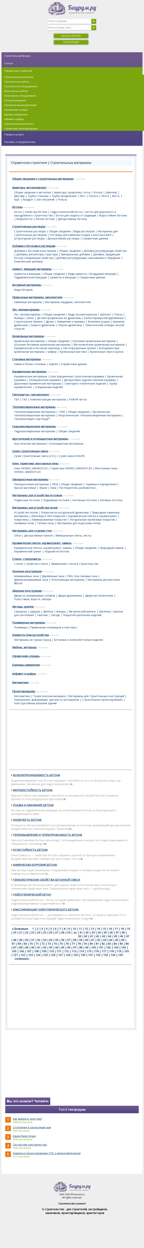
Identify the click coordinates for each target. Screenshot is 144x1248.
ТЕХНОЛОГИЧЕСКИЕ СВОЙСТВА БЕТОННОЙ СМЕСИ (46, 879)
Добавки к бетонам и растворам (33, 246)
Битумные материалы (26, 285)
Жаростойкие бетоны (113, 215)
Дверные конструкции (27, 590)
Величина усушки (99, 321)
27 (56, 932)
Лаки (53, 488)
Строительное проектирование (102, 699)
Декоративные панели (38, 535)
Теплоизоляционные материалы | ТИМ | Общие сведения (51, 412)
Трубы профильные (64, 196)
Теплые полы (45, 523)
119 (119, 951)
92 (44, 947)
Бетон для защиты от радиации (76, 215)
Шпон (30, 318)
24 (38, 932)
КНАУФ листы (78, 399)
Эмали (43, 488)
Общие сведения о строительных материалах (43, 178)
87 (14, 947)
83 (109, 943)
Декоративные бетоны (72, 219)
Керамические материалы (29, 371)
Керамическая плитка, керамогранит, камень (42, 543)
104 (123, 947)
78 (79, 943)
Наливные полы (24, 523)
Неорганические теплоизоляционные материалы (89, 415)
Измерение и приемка (71, 321)
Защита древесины (43, 325)
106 (21, 951)
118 (111, 951)
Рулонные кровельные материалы (94, 341)
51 (32, 940)
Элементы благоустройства (30, 635)
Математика (20, 682)
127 (60, 955)
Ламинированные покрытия (49, 519)
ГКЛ (24, 399)
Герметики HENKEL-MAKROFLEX (71, 468)
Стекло (18, 564)
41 (91, 936)
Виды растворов (84, 231)
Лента (105, 196)
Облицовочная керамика (45, 380)
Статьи (8, 63)
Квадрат (28, 199)
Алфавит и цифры (24, 673)
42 (97, 936)
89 (26, 947)
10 (74, 928)
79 (85, 943)
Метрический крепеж (82, 611)
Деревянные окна (53, 576)
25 (44, 932)
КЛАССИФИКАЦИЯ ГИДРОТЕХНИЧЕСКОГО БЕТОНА (46, 909)
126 (53, 955)
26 (50, 932)
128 (68, 955)
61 (92, 940)
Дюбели (48, 611)
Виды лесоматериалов (82, 314)
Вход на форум (71, 35)
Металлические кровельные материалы (99, 344)
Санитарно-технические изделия (85, 383)
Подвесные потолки (27, 500)
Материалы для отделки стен (32, 530)
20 (14, 932)
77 (73, 943)
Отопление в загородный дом (32, 1127)
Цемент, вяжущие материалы (32, 269)
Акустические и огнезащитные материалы (40, 438)
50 (26, 940)
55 (56, 940)
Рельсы (62, 199)
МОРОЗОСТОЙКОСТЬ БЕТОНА (32, 790)
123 (30, 955)
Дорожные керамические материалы (37, 383)
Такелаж (42, 615)
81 (97, 943)
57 (68, 940)
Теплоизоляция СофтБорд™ (32, 419)
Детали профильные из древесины (59, 318)
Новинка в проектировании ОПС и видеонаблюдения (47, 1153)
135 (120, 955)
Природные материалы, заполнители (37, 297)
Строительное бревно (28, 321)
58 (74, 940)
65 (116, 940)
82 (103, 943)
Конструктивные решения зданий (35, 703)
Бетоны (17, 207)
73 (49, 943)
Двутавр (19, 196)
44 (109, 936)
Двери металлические (99, 595)
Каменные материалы (28, 302)
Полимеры (20, 627)
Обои (17, 535)
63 (104, 940)
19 (128, 928)
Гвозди (55, 615)
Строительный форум (17, 55)
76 (67, 943)
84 (115, 943)
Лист (83, 196)
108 (36, 951)
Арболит (105, 314)
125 (45, 955)
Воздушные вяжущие (102, 274)
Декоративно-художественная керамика (90, 380)
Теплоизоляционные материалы (34, 407)
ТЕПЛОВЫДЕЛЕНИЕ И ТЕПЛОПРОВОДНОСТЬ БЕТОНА (47, 835)
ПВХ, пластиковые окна (82, 576)
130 (83, 955)
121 (15, 955)
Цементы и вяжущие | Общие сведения (39, 274)
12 (86, 928)
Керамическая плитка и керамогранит (92, 516)
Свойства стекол (37, 564)
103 (116, 947)
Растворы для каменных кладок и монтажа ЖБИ (80, 235)
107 (29, 951)
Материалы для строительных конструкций (96, 696)
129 (75, 955)
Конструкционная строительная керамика (77, 376)
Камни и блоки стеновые (30, 364)
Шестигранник (45, 199)
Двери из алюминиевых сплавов (34, 595)
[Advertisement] (71, 740)
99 (86, 947)
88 (20, 947)
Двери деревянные (70, 595)
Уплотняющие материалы (67, 579)
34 (99, 932)
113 (74, 951)
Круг (17, 199)
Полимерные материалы (28, 622)
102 (108, 947)
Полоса (93, 196)
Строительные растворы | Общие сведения (42, 231)
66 (122, 940)
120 (126, 951)
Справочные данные (95, 238)
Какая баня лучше (24, 1136)
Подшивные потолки (56, 500)
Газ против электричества (30, 1144)
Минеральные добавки (75, 254)
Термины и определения (100, 484)
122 (23, 955)
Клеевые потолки (111, 500)
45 (115, 936)
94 (56, 947)
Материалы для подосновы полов (79, 523)
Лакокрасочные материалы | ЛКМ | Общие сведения (48, 484)
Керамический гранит (28, 551)
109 (44, 951)
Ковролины (21, 519)
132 (98, 955)
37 (117, 932)
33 (93, 932)
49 (20, 940)
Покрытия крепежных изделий (82, 615)
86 (127, 943)
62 (98, 940)
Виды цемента (77, 274)
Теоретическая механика (49, 696)
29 (68, 932)
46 (121, 936)
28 (62, 932)
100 (93, 947)
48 (14, 940)
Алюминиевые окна (26, 576)
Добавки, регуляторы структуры (37, 254)
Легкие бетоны (45, 219)
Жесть (116, 196)
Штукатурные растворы (29, 238)
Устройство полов (26, 512)
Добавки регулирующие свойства (105, 251)
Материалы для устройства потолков (37, 495)
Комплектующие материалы (48, 399)
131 (90, 955)
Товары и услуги (14, 134)
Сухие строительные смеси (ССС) (35, 456)
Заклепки (104, 611)
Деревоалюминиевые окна (31, 579)
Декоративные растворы (64, 238)
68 (19, 943)
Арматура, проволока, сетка (72, 192)
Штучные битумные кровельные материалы (42, 344)
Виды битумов (23, 289)
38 (123, 932)
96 (68, 947)
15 (104, 928)
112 (66, 951)
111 (59, 951)
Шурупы (35, 611)
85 (121, 943)
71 (37, 943)
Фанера (19, 318)
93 (50, 947)
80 (91, 943)
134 (113, 955)
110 (51, 951)
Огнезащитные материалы (66, 443)
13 (92, 928)
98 (80, 947)
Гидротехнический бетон (66, 212)
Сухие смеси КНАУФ (72, 456)
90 (32, 947)
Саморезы (20, 611)
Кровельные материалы (28, 336)
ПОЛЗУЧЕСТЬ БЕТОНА (27, 820)
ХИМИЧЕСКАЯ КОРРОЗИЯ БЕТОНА (35, 865)
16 (110, 928)
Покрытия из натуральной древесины (65, 512)
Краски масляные (25, 488)
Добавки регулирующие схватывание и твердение (88, 258)
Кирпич (53, 364)
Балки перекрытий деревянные (104, 318)
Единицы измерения (26, 665)
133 (105, 955)
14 (98, 928)
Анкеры (61, 611)
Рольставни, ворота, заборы (32, 599)
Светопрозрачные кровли (79, 348)
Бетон (18, 212)
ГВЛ (16, 399)
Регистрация (71, 42)
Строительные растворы (28, 226)
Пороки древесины (70, 325)
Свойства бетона (36, 212)
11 (80, 928)
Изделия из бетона (57, 551)
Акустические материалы (30, 443)
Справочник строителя (18, 70)
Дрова (50, 321)
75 (61, 943)
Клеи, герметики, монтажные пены (35, 463)
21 (20, 932)
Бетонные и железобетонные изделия (78, 640)
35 (105, 932)
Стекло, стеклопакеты (26, 559)
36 (111, 932)
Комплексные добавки (28, 261)
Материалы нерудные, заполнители (68, 302)
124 (38, 955)
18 (122, 928)
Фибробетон (24, 219)
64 (110, 940)
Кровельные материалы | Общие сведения (41, 341)
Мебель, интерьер (24, 647)
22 (26, 932)
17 (116, 928)
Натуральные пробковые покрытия (92, 519)
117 (104, 951)
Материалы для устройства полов (35, 507)
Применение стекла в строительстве (74, 564)
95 (62, 947)
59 (80, 940)
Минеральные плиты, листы (73, 535)
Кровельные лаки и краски (106, 351)
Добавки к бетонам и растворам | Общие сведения (47, 251)
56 (62, 940)
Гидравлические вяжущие (30, 277)
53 (44, 940)
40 (85, 936)
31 (81, 932)
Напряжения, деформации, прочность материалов (46, 699)
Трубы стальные (38, 196)
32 (87, 932)
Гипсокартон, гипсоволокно (30, 394)
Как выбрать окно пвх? (27, 1119)
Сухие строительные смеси (30, 451)
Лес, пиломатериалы (26, 309)
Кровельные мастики (73, 351)
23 (32, 932)
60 (86, 940)
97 (74, 947)
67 (13, 943)
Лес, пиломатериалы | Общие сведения (39, 314)
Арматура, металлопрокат (29, 187)
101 (101, 947)
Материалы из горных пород (32, 640)
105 (14, 951)
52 (38, 940)
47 (127, 936)
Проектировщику (23, 691)
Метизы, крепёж (23, 606)
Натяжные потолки (84, 500)
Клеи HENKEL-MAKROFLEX (31, 468)
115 (89, 951)
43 (103, 936)
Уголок (97, 192)
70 (31, 943)
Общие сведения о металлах (32, 192)
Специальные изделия (49, 387)
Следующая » (22, 958)
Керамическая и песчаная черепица (37, 348)
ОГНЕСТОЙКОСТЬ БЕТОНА (30, 850)
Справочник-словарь (26, 656)
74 (55, 943)
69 (25, 943)
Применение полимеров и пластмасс (53, 627)
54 (50, 940)
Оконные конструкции (27, 571)
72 (43, 943)
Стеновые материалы (26, 359)
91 (38, 947)
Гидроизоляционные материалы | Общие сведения (47, 431)
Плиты (118, 314)
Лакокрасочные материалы (30, 479)
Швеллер (111, 192)
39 (79, 936)
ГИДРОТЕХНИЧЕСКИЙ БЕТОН (32, 894)
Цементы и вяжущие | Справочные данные (77, 277)
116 (96, 951)
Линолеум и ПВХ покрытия (48, 516)
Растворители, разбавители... (78, 488)
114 (81, 951)
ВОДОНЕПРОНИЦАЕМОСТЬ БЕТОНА (36, 775)
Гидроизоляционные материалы (34, 426)
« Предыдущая (20, 928)
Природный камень (112, 548)
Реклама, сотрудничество (19, 142)
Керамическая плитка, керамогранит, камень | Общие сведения (55, 548)
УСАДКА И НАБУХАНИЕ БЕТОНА (33, 805)
